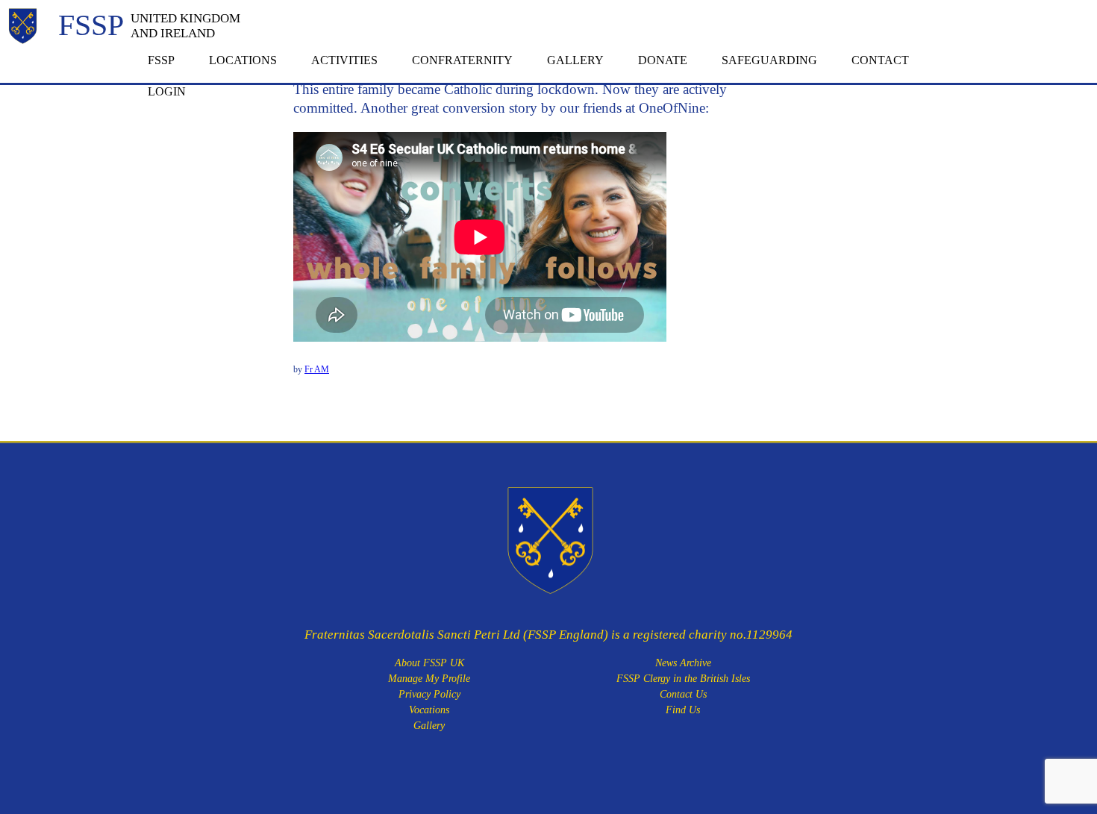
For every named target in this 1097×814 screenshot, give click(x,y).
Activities (344, 60)
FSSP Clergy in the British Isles (683, 678)
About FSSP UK (429, 663)
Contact (880, 60)
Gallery (575, 60)
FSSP (161, 60)
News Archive (683, 663)
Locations (243, 60)
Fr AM (316, 369)
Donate (662, 60)
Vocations (429, 710)
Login (167, 91)
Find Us (683, 710)
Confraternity (462, 60)
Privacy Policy (429, 694)
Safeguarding (769, 60)
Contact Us (683, 694)
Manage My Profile (429, 678)
